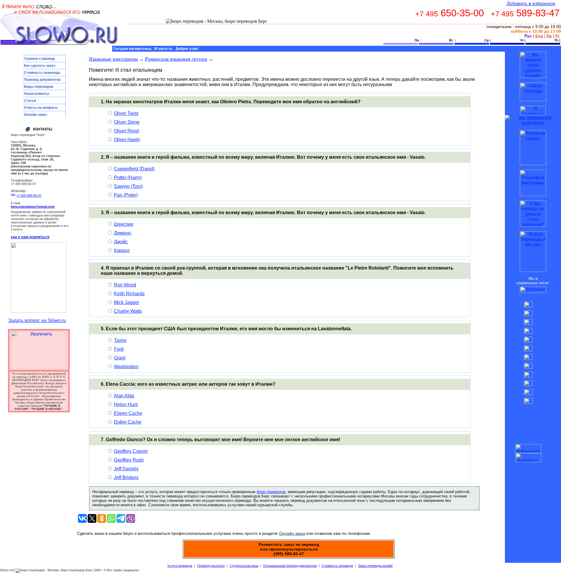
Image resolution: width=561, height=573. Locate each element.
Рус (528, 36)
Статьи (30, 101)
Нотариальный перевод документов (290, 565)
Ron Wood (125, 284)
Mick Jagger (126, 302)
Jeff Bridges (126, 477)
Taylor (120, 340)
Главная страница (39, 59)
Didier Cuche (127, 422)
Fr (557, 36)
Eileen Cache (128, 413)
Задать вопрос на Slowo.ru (37, 320)
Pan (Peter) (126, 195)
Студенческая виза (244, 565)
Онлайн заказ (35, 115)
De (549, 36)
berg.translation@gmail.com (33, 206)
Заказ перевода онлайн (375, 565)
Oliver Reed (126, 130)
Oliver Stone (127, 122)
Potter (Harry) (128, 177)
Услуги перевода (179, 565)
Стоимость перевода (42, 73)
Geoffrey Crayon (131, 451)
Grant (119, 357)
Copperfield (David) (134, 168)
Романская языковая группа (176, 59)
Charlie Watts (128, 311)
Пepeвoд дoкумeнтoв (42, 80)
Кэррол (121, 250)
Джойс (121, 241)
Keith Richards (129, 293)
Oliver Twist (126, 113)
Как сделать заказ (39, 66)
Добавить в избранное (531, 3)
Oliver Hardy (127, 139)
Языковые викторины (113, 59)
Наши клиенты (36, 94)
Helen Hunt (126, 404)
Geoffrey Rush (129, 459)
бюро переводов (271, 492)
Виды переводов (38, 87)
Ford (119, 349)
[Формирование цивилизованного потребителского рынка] (533, 99)
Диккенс (122, 232)
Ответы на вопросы (41, 108)
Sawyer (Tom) (128, 186)
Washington (126, 366)
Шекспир (123, 224)
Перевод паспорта (211, 565)
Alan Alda (124, 395)
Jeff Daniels (126, 468)
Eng (539, 36)
